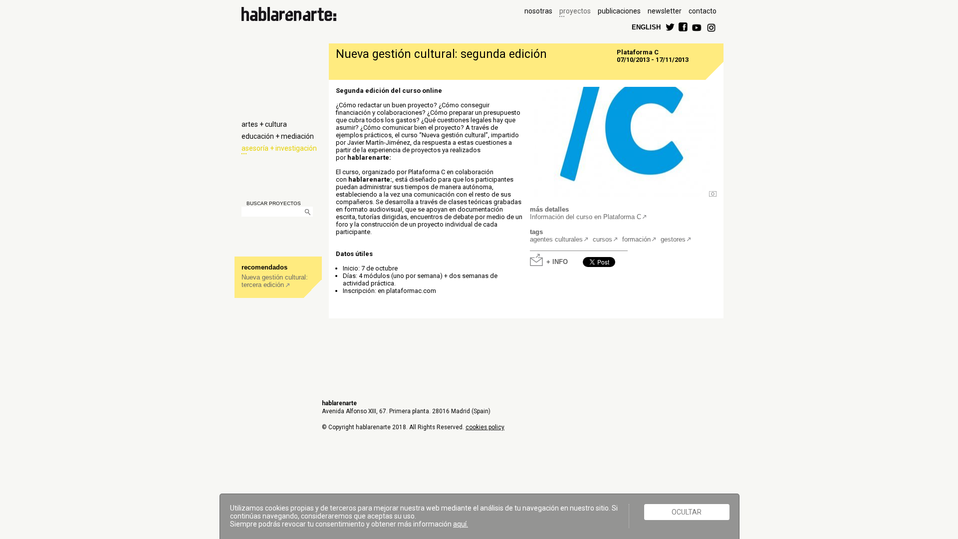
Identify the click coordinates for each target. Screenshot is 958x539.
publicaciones (619, 11)
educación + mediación (277, 136)
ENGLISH (646, 26)
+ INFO (557, 261)
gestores (673, 239)
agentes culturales (556, 239)
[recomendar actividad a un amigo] (620, 257)
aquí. (460, 524)
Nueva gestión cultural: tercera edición (274, 280)
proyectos (575, 11)
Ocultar (687, 512)
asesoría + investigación (279, 148)
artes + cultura (264, 124)
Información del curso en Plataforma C (585, 217)
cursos (602, 239)
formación (636, 239)
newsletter (665, 11)
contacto (703, 11)
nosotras (538, 11)
